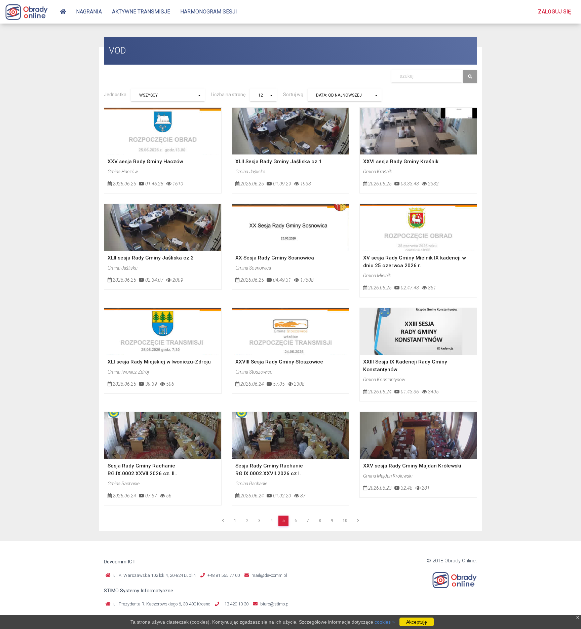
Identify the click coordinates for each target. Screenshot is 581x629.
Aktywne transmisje (141, 11)
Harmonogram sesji (208, 11)
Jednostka (115, 94)
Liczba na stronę (228, 94)
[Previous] (223, 521)
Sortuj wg (293, 94)
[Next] (358, 521)
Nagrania (89, 11)
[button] (168, 95)
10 (345, 520)
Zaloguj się (554, 11)
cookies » (385, 622)
